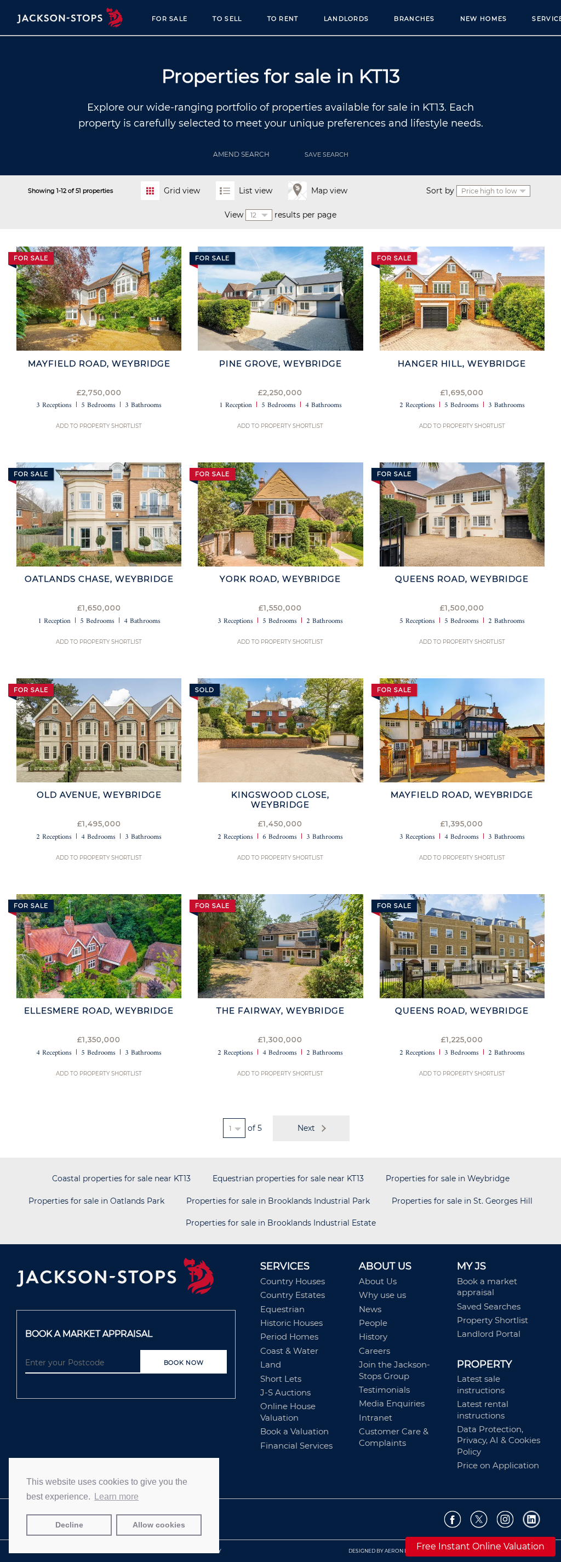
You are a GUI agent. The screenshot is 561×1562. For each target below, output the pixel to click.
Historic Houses (291, 1323)
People (373, 1323)
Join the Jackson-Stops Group (394, 1370)
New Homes (483, 18)
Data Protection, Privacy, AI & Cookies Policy (498, 1440)
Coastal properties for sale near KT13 (121, 1178)
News (370, 1309)
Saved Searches (488, 1306)
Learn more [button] (116, 1496)
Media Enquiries (392, 1403)
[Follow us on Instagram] (505, 1518)
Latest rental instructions (482, 1409)
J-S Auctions (285, 1392)
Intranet (375, 1417)
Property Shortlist (492, 1320)
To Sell (227, 18)
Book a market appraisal (487, 1286)
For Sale (169, 18)
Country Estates (292, 1295)
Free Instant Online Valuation (480, 1546)
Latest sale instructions (481, 1384)
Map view (329, 191)
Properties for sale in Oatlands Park (96, 1201)
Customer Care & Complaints (393, 1436)
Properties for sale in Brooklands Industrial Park (278, 1201)
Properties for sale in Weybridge (448, 1178)
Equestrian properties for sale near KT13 (288, 1178)
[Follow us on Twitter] (479, 1518)
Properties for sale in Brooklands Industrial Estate (281, 1223)
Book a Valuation (294, 1431)
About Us (378, 1281)
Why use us (382, 1295)
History (373, 1336)
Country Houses (292, 1281)
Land (270, 1364)
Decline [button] (69, 1524)
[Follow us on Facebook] (452, 1518)
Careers (374, 1351)
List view (255, 191)
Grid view (182, 191)
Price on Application (498, 1465)
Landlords (346, 18)
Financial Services (296, 1445)
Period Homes (289, 1336)
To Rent (283, 18)
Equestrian (282, 1309)
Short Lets (280, 1379)
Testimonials (384, 1389)
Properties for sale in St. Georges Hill (462, 1201)
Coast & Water (289, 1351)
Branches (414, 18)
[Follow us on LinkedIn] (531, 1518)
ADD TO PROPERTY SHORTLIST (99, 426)
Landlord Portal (488, 1334)
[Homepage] (132, 1280)
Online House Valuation (288, 1411)
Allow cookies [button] (159, 1524)
